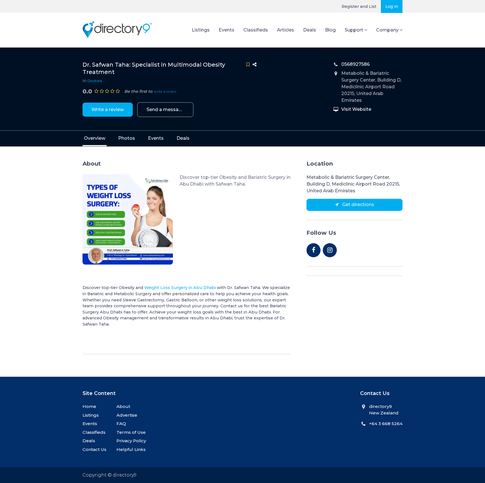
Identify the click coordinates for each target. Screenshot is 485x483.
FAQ (121, 423)
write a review (165, 91)
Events (226, 30)
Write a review (107, 109)
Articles (285, 30)
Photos (126, 138)
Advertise (126, 415)
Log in (391, 6)
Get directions (357, 204)
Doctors (95, 81)
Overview (94, 138)
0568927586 (355, 64)
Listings (201, 30)
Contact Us (94, 449)
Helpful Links (131, 449)
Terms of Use (131, 432)
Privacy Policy (131, 440)
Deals (309, 30)
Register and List (359, 6)
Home (89, 406)
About (123, 406)
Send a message (165, 109)
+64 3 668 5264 (385, 423)
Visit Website (356, 109)
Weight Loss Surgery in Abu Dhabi (180, 287)
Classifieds (255, 30)
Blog (330, 30)
